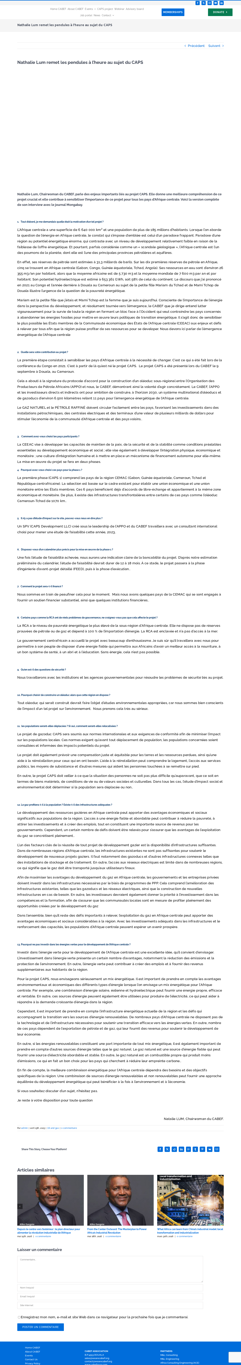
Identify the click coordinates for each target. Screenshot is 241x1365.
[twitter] (203, 3)
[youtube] (215, 3)
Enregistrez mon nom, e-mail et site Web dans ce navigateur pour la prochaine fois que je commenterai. (104, 1317)
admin (24, 1128)
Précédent (196, 46)
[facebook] (197, 3)
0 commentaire (69, 1128)
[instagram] (209, 3)
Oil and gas (53, 1128)
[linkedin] (221, 3)
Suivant (214, 46)
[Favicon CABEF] (7, 7)
